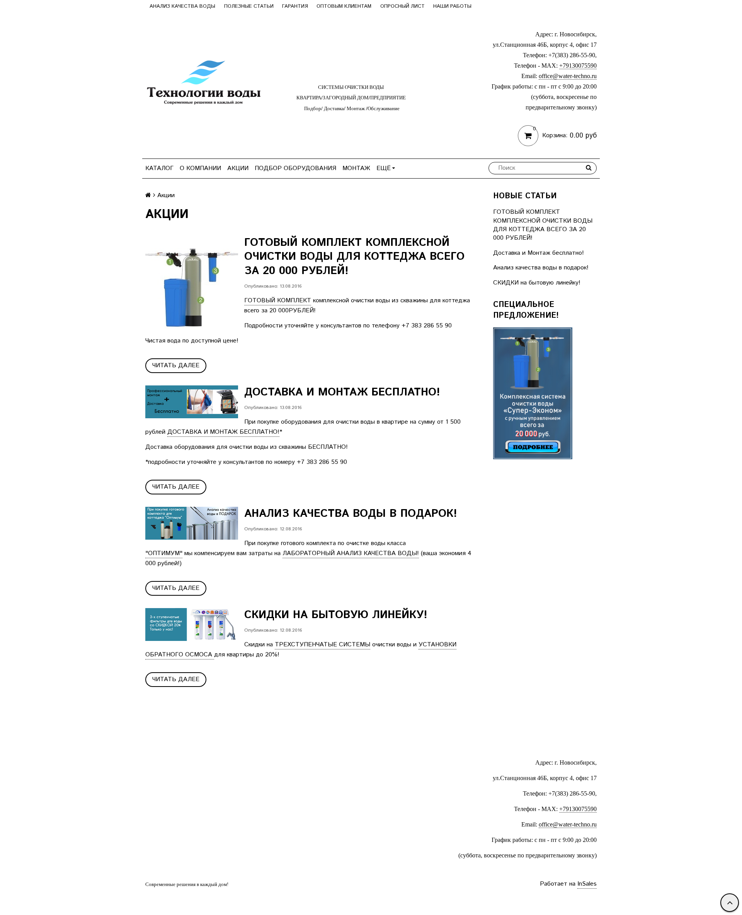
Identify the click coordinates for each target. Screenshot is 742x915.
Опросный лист (402, 6)
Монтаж (356, 168)
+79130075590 (578, 65)
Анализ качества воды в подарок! (541, 267)
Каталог (159, 168)
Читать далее (175, 365)
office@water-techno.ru (568, 76)
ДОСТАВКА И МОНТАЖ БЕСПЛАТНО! (223, 432)
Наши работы (452, 6)
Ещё (383, 168)
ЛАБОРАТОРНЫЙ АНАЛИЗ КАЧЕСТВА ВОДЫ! (351, 553)
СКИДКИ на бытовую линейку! (536, 282)
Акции (237, 168)
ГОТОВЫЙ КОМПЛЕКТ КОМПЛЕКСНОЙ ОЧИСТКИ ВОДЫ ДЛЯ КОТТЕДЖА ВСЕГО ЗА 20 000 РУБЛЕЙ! (542, 225)
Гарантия (295, 6)
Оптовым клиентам (344, 6)
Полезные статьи (249, 6)
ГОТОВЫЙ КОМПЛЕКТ (277, 300)
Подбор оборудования (295, 168)
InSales (587, 883)
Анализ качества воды (182, 6)
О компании (200, 168)
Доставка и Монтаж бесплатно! (538, 253)
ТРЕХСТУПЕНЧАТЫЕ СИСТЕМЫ (322, 644)
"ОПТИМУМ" (163, 553)
